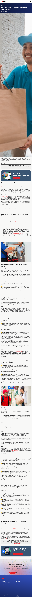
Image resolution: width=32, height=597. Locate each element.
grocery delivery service (18, 351)
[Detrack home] (4, 1)
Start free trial (12, 572)
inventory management (7, 234)
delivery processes (15, 450)
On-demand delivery (4, 196)
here (21, 304)
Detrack (9, 268)
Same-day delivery (4, 186)
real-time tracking (17, 221)
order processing (14, 234)
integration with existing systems (18, 233)
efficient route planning (17, 528)
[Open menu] (30, 1)
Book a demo (20, 572)
